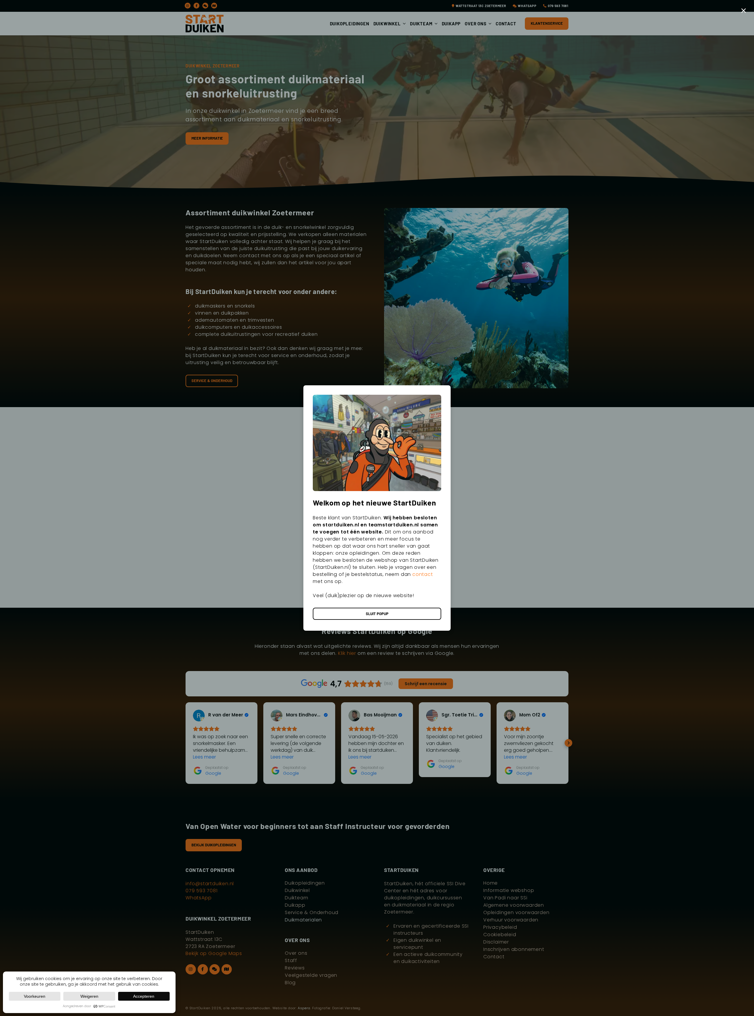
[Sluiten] (743, 10)
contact (422, 574)
